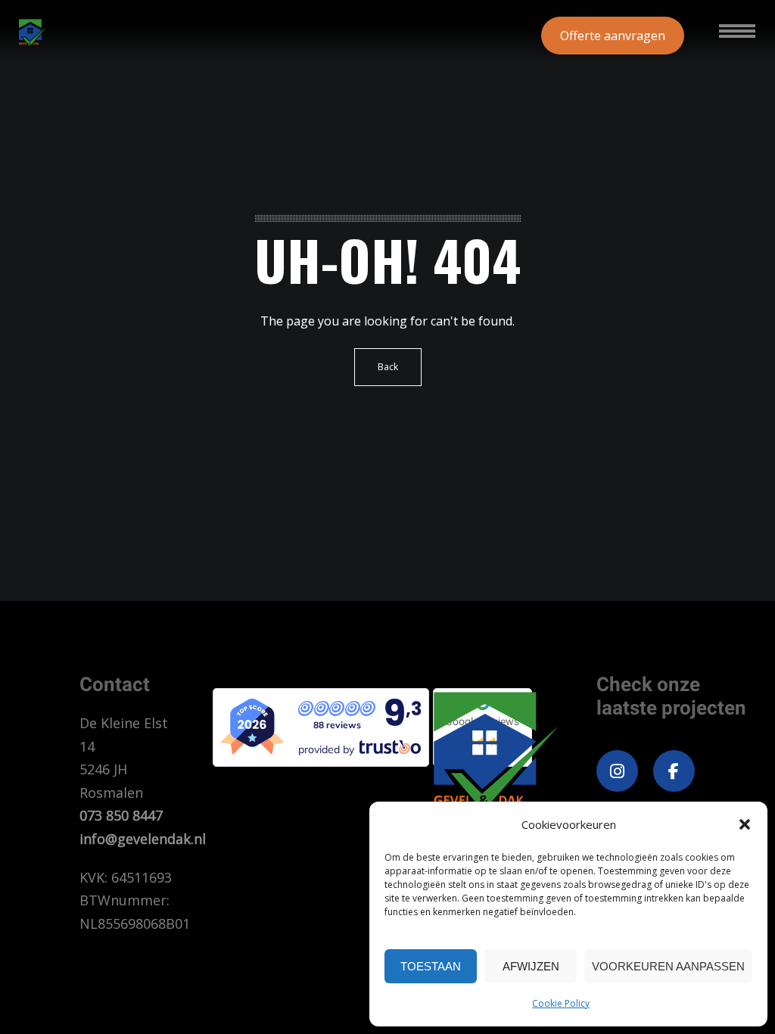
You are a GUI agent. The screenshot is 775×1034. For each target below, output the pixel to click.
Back (388, 366)
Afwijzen (531, 966)
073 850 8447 (121, 815)
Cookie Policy (561, 1003)
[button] (744, 824)
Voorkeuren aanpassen (668, 966)
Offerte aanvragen (612, 35)
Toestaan (430, 966)
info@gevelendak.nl (142, 839)
